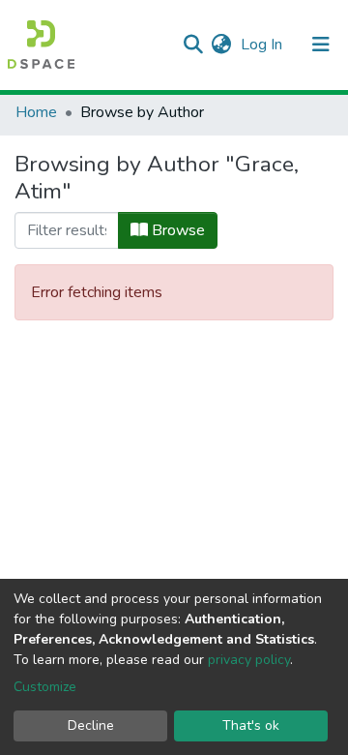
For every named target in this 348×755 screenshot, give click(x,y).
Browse (176, 230)
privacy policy (249, 659)
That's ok (250, 725)
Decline (91, 725)
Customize (45, 687)
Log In (263, 44)
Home (36, 112)
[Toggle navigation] (321, 44)
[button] (221, 44)
